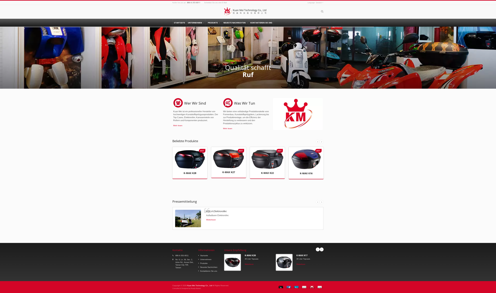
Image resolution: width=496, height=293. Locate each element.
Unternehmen (195, 22)
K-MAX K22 (267, 172)
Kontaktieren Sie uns (261, 22)
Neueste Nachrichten (234, 22)
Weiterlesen (187, 166)
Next (322, 142)
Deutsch (319, 3)
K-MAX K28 (190, 173)
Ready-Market (196, 288)
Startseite (179, 22)
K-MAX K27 (228, 172)
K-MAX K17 (301, 255)
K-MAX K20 (250, 255)
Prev (318, 142)
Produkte (213, 22)
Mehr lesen (177, 125)
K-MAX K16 (306, 173)
